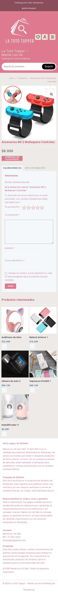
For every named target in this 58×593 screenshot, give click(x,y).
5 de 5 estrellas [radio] (42, 208)
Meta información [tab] (35, 168)
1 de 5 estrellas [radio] (24, 208)
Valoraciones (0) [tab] (12, 168)
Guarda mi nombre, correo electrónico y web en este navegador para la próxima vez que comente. (28, 276)
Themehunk (29, 590)
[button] (51, 94)
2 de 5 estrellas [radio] (29, 208)
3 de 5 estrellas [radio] (33, 208)
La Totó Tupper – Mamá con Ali (15, 53)
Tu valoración (12, 215)
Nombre (9, 248)
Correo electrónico (14, 260)
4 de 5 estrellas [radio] (37, 208)
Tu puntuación (13, 207)
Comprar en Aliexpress (12, 158)
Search (49, 66)
